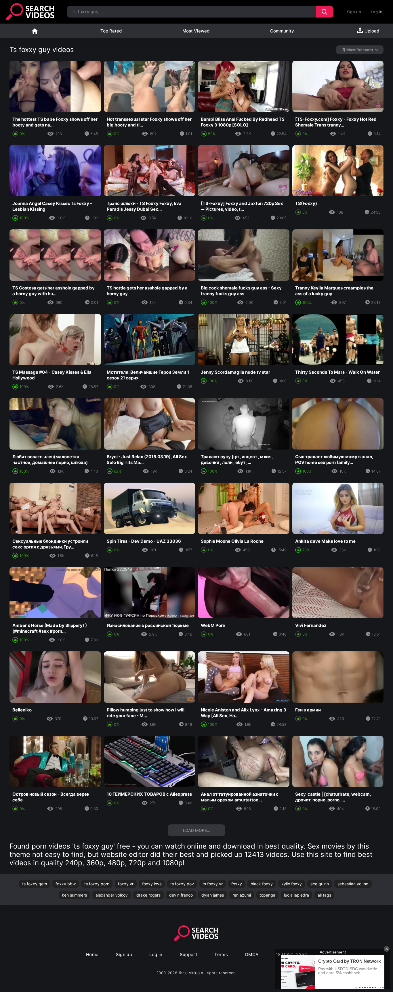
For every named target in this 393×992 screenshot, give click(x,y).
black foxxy (262, 883)
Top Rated (111, 31)
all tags (324, 895)
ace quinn (319, 883)
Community (282, 31)
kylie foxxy (291, 883)
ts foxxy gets (34, 883)
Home (35, 31)
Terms (221, 954)
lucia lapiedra (296, 895)
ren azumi (241, 895)
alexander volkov (112, 895)
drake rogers (148, 895)
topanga (267, 895)
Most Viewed (195, 31)
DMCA (252, 954)
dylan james (212, 895)
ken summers (74, 895)
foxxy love (152, 883)
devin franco (181, 895)
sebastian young (353, 883)
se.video (191, 972)
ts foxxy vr (213, 883)
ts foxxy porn (96, 883)
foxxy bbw (66, 883)
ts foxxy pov (182, 883)
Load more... (196, 830)
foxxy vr (125, 883)
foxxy (236, 883)
